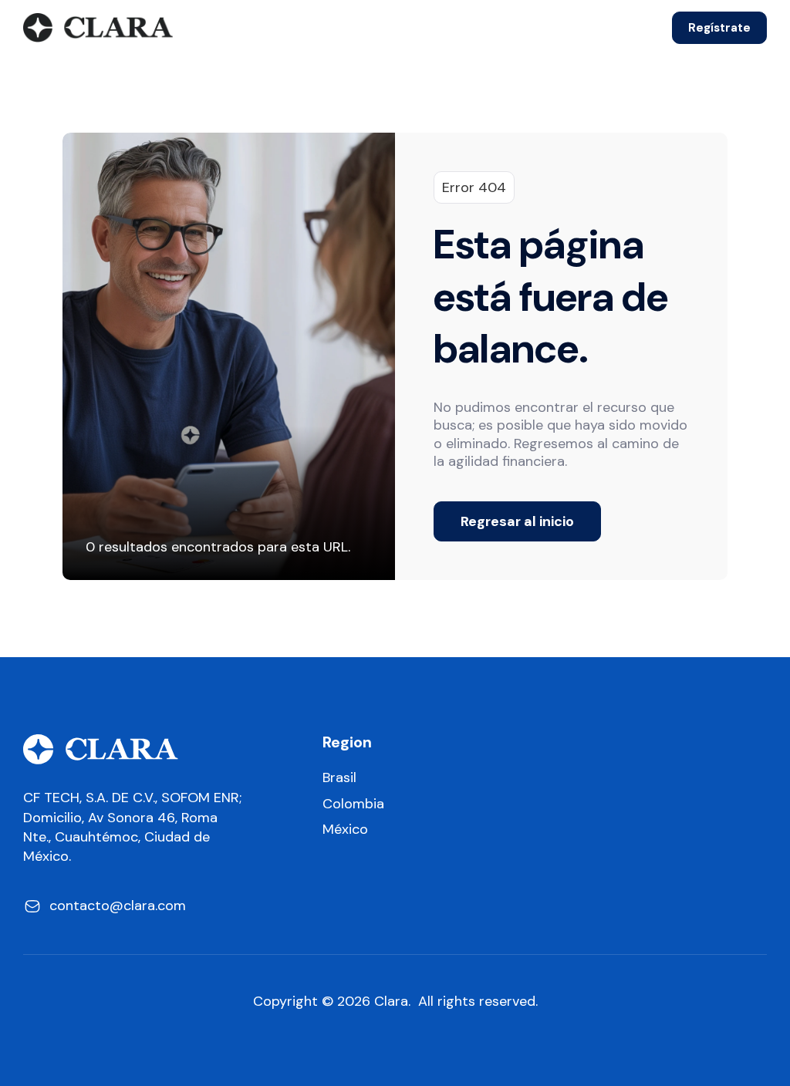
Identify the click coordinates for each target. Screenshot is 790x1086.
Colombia (353, 804)
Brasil (339, 778)
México (345, 829)
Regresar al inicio (517, 521)
